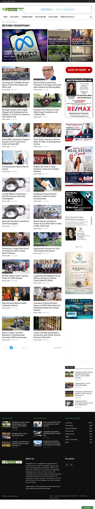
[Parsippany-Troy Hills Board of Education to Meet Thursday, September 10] (69, 394)
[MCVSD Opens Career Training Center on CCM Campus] (16, 266)
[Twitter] (92, 1)
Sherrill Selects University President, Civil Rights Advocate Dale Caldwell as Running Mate (47, 84)
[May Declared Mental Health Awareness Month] (16, 294)
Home (3, 22)
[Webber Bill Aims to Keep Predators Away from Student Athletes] (47, 157)
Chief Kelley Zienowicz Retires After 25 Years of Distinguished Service (47, 141)
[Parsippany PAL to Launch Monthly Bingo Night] (69, 385)
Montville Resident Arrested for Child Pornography (15, 222)
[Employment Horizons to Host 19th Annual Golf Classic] (47, 239)
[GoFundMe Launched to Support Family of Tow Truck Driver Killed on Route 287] (16, 130)
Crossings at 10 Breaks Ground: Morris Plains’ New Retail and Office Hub (15, 84)
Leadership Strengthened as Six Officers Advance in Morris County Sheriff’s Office (47, 278)
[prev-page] (3, 347)
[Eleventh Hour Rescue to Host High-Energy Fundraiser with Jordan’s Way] (47, 100)
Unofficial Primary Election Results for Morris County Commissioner (45, 196)
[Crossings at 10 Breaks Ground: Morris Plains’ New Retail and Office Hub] (16, 73)
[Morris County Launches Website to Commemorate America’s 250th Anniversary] (16, 323)
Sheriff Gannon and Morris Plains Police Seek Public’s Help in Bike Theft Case (47, 223)
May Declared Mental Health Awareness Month (14, 304)
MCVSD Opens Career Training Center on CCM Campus (15, 277)
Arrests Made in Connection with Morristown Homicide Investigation (14, 196)
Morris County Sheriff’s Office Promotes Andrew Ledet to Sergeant (52, 424)
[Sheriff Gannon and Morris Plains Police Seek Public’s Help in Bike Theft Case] (47, 212)
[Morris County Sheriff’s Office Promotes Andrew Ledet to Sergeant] (38, 424)
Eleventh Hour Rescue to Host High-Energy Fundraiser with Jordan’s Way (46, 112)
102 (23, 347)
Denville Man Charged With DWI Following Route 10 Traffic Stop (52, 433)
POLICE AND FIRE (40, 418)
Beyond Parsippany (9, 48)
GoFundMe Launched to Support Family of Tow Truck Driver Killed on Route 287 (16, 141)
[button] (91, 17)
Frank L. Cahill (6, 89)
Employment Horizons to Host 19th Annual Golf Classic (47, 249)
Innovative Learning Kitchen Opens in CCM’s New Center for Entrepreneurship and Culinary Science (47, 306)
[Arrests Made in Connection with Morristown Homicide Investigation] (16, 185)
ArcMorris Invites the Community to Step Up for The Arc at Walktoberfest (84, 403)
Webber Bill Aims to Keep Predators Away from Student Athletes (46, 169)
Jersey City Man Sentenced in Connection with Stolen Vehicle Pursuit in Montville (47, 335)
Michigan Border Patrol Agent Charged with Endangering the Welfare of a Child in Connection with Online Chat (16, 113)
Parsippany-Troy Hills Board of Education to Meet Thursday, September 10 (84, 393)
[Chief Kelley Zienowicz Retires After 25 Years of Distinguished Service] (47, 130)
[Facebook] (89, 1)
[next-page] (27, 347)
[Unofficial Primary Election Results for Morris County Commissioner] (47, 185)
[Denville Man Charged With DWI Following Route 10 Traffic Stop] (38, 434)
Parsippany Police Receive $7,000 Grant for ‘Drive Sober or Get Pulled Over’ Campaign (51, 443)
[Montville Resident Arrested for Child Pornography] (16, 212)
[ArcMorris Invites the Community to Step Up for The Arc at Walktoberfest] (69, 403)
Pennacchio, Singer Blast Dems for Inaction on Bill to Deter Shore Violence (15, 250)
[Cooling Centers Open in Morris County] (16, 157)
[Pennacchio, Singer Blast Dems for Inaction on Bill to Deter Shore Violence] (16, 239)
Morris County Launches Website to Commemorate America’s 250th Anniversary (14, 335)
